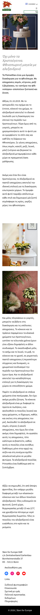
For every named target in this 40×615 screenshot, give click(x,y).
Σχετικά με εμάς (12, 591)
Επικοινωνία (11, 588)
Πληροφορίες (11, 601)
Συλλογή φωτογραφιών (16, 585)
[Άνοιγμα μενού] (36, 8)
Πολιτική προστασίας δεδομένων (15, 596)
